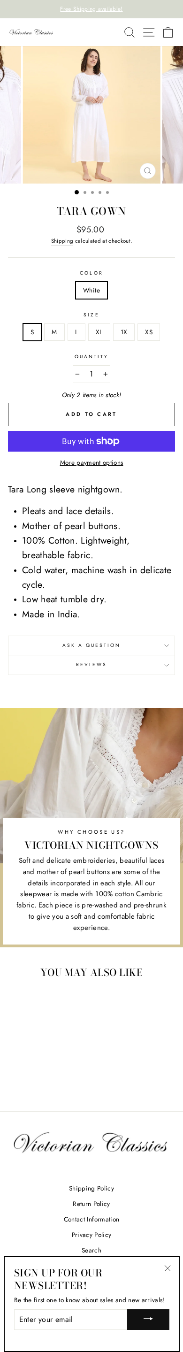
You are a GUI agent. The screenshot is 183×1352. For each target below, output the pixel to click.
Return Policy (91, 1203)
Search (91, 1250)
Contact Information (91, 1219)
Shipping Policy (91, 1188)
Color (91, 273)
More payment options (91, 462)
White (91, 290)
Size (91, 314)
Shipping (62, 241)
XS (148, 332)
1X (124, 332)
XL (99, 332)
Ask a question (91, 645)
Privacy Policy (92, 1234)
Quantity (91, 356)
